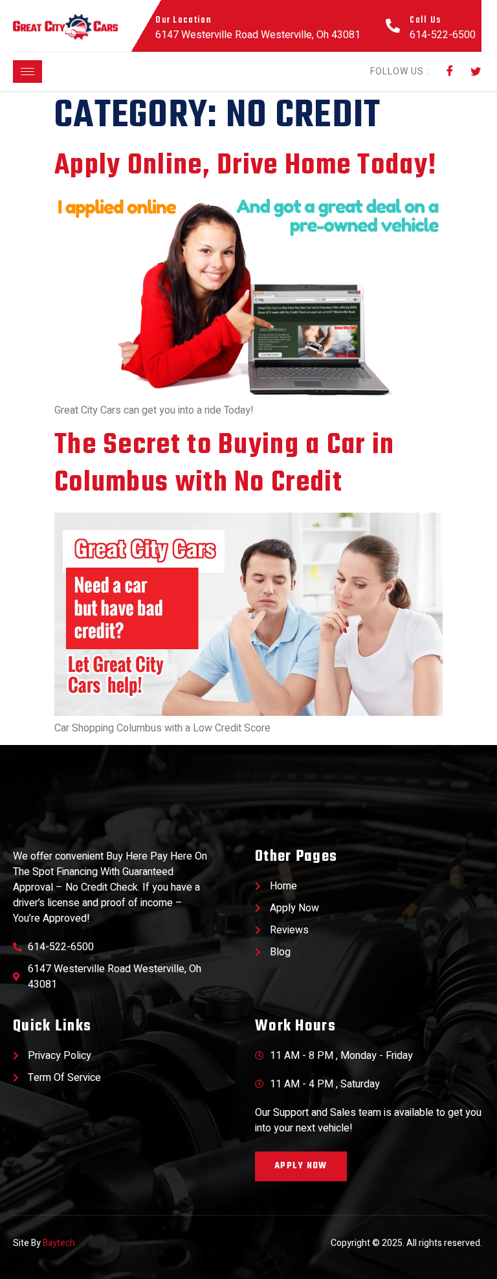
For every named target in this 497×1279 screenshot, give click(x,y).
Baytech (59, 1243)
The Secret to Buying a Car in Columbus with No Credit (224, 464)
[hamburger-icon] (27, 71)
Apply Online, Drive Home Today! (245, 166)
